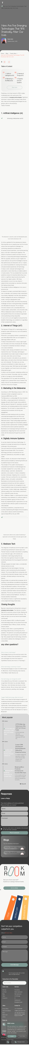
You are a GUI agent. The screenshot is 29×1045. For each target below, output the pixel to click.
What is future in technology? (8, 652)
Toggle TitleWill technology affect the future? (12, 697)
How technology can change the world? (11, 679)
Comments (4, 62)
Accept (11, 1036)
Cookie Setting (22, 1036)
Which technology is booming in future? (11, 666)
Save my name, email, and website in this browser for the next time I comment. (15, 828)
